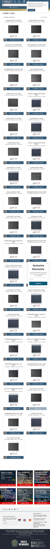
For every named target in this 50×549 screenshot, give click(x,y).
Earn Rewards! (25, 10)
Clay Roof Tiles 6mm (13, 438)
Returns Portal (10, 531)
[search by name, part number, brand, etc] (3, 5)
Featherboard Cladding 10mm (13, 69)
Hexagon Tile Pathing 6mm (13, 45)
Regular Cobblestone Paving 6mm (13, 389)
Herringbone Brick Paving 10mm (36, 192)
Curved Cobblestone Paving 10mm (36, 143)
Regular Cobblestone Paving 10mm (36, 340)
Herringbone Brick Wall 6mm (13, 413)
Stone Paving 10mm (13, 314)
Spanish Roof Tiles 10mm (36, 20)
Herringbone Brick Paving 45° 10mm (36, 315)
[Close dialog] (47, 263)
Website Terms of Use (15, 530)
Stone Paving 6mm (36, 413)
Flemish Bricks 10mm (36, 167)
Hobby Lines (14, 22)
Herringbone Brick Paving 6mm (36, 241)
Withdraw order (19, 531)
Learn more (31, 10)
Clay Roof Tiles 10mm (13, 216)
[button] (15, 2)
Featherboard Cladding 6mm (36, 45)
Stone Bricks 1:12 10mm (13, 167)
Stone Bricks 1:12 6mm (36, 118)
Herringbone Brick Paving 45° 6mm (13, 241)
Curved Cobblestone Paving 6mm (36, 94)
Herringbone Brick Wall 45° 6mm (13, 364)
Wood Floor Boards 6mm (13, 265)
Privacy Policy (25, 530)
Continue (38, 283)
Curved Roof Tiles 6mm (13, 93)
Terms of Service (23, 533)
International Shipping (38, 531)
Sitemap (30, 533)
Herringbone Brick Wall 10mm (36, 364)
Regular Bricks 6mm (36, 69)
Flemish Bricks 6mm (14, 143)
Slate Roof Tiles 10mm (14, 290)
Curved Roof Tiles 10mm (13, 118)
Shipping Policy (28, 531)
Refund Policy (41, 530)
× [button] (47, 3)
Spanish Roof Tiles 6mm (13, 20)
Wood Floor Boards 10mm (36, 290)
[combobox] (25, 5)
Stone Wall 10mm (36, 216)
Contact (7, 530)
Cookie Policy (33, 530)
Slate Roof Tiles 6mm (36, 388)
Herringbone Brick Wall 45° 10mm (13, 340)
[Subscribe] (15, 523)
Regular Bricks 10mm (13, 192)
